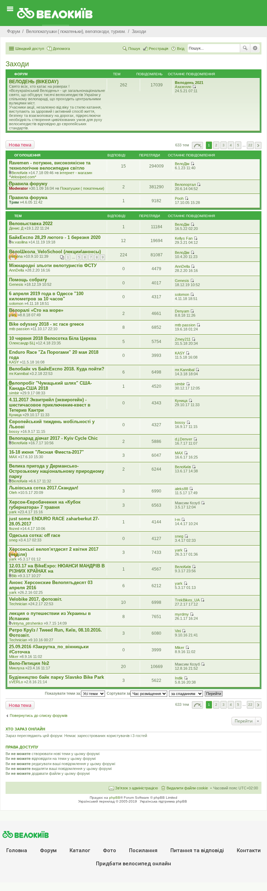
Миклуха (16, 668)
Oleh (13, 492)
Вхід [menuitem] (180, 48)
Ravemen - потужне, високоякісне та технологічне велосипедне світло (49, 165)
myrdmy (182, 614)
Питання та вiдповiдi (197, 850)
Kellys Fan (184, 238)
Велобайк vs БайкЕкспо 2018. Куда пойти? (56, 368)
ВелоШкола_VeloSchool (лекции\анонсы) (55, 251)
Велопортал (185, 184)
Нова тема (20, 145)
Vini (178, 631)
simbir (14, 393)
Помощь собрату (28, 279)
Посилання (143, 850)
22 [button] (250, 145)
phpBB (114, 797)
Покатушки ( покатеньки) (82, 188)
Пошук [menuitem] (134, 48)
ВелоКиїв (19, 173)
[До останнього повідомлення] (192, 164)
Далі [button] (258, 145)
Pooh (179, 198)
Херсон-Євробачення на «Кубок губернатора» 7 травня (45, 504)
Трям (14, 202)
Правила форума (28, 197)
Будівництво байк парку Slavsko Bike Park (56, 677)
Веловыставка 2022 (30, 223)
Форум (48, 850)
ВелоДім (182, 164)
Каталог (80, 850)
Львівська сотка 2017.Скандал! (43, 487)
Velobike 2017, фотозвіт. (35, 599)
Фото (109, 850)
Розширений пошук (255, 48)
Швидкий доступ (29, 48)
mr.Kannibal (19, 373)
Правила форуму (28, 183)
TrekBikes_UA (187, 600)
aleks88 (181, 489)
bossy (14, 431)
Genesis (16, 284)
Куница (15, 415)
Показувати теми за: (63, 693)
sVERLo (16, 682)
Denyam (182, 311)
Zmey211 (183, 339)
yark (13, 315)
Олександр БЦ (22, 343)
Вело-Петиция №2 (29, 663)
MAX (13, 457)
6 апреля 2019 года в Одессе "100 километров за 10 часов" (46, 296)
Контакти (249, 850)
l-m (177, 519)
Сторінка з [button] (197, 145)
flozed (14, 528)
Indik (179, 678)
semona (16, 256)
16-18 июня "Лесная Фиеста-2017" (46, 452)
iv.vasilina (19, 242)
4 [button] (231, 145)
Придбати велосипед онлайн (133, 863)
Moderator (18, 188)
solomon (16, 303)
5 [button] (238, 145)
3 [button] (223, 145)
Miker (13, 656)
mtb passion (19, 329)
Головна (16, 850)
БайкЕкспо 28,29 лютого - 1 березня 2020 (54, 237)
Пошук (245, 48)
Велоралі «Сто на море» (36, 310)
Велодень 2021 (189, 82)
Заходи (17, 64)
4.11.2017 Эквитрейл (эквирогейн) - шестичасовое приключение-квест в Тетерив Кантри (49, 405)
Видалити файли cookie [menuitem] (187, 788)
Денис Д (16, 228)
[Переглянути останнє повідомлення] (194, 87)
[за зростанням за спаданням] (186, 693)
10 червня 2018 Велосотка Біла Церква (52, 338)
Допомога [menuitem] (61, 48)
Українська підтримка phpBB (163, 801)
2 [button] (216, 145)
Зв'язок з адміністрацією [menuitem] (136, 788)
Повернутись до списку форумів (38, 715)
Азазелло (183, 87)
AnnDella (16, 270)
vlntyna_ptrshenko (27, 623)
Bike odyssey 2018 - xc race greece (46, 324)
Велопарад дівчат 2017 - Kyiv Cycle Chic (53, 438)
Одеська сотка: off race (34, 535)
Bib (14, 576)
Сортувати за (118, 693)
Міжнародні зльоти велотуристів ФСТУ (53, 265)
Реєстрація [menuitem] (158, 48)
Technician (18, 604)
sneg (13, 540)
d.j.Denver (183, 439)
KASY (14, 362)
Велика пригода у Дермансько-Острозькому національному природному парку (56, 471)
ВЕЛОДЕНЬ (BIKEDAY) (33, 81)
